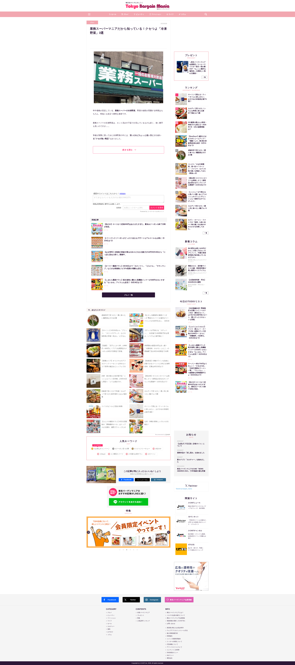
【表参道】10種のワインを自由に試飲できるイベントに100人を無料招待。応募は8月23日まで (157, 363)
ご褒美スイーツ (116, 454)
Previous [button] (88, 532)
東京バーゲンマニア (147, 5)
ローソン (150, 454)
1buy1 (101, 454)
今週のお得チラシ (135, 454)
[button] (89, 14)
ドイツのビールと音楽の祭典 (112, 406)
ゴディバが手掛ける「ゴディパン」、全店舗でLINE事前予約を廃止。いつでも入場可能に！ (156, 333)
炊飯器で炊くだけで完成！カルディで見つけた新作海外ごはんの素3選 (114, 394)
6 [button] (137, 550)
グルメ (92, 22)
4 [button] (130, 550)
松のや (157, 449)
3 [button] (127, 550)
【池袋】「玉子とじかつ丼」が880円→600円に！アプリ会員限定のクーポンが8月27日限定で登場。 (114, 348)
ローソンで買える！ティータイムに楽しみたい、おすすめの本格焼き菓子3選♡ (156, 409)
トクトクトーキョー (141, 449)
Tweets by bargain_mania (184, 489)
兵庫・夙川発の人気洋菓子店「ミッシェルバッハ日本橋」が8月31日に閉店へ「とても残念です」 (114, 379)
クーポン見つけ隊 (121, 449)
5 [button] (134, 550)
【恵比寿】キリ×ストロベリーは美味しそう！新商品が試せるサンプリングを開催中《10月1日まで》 (157, 379)
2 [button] (123, 550)
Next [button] (168, 532)
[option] (142, 516)
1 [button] (120, 550)
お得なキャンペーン (101, 448)
